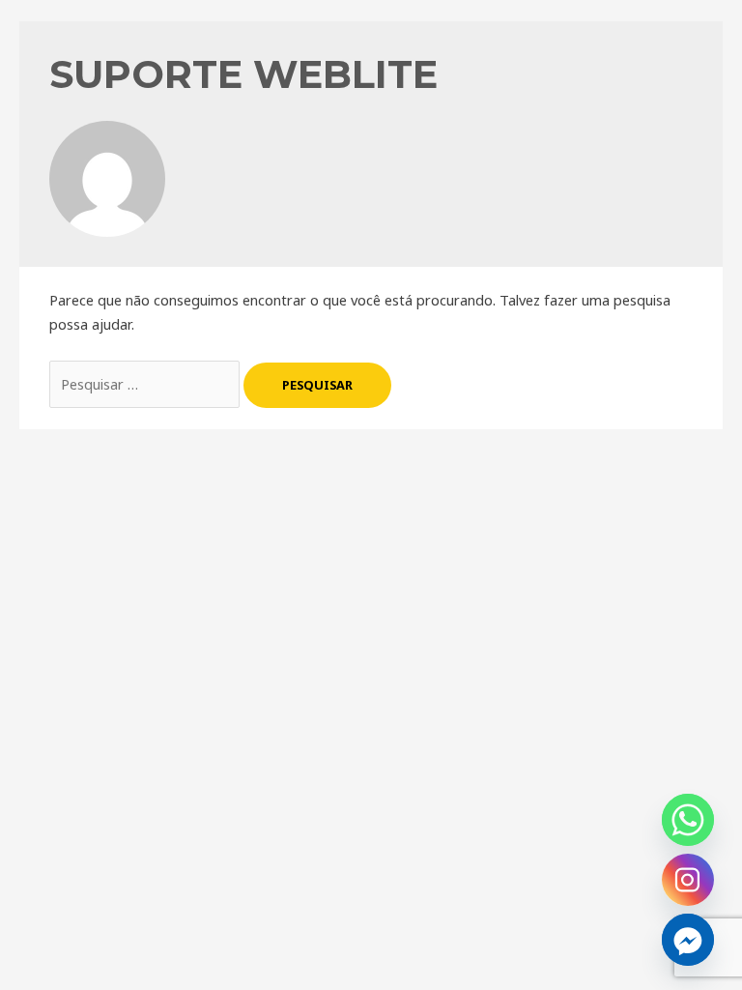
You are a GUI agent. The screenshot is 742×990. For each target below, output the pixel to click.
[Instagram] (688, 880)
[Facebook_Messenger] (688, 940)
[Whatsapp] (688, 820)
